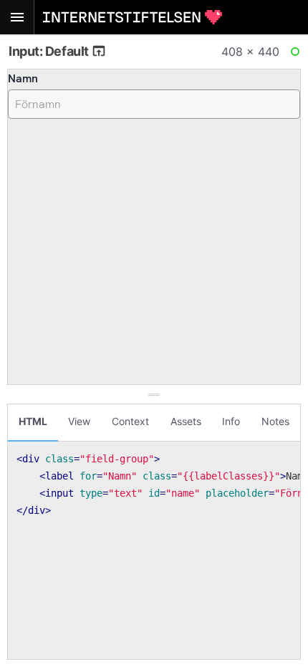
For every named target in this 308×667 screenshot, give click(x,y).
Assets (185, 421)
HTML (33, 421)
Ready (297, 54)
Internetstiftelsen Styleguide (132, 17)
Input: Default (50, 51)
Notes (275, 421)
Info (231, 421)
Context (130, 421)
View (79, 421)
